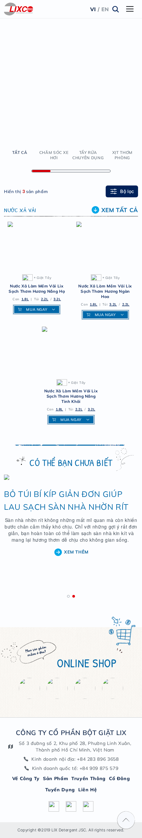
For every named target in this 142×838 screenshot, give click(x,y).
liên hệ (87, 790)
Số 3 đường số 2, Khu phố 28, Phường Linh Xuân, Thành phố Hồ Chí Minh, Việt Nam (75, 746)
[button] (68, 596)
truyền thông (88, 778)
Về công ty (26, 778)
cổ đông (119, 778)
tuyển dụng (60, 790)
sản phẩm (55, 778)
